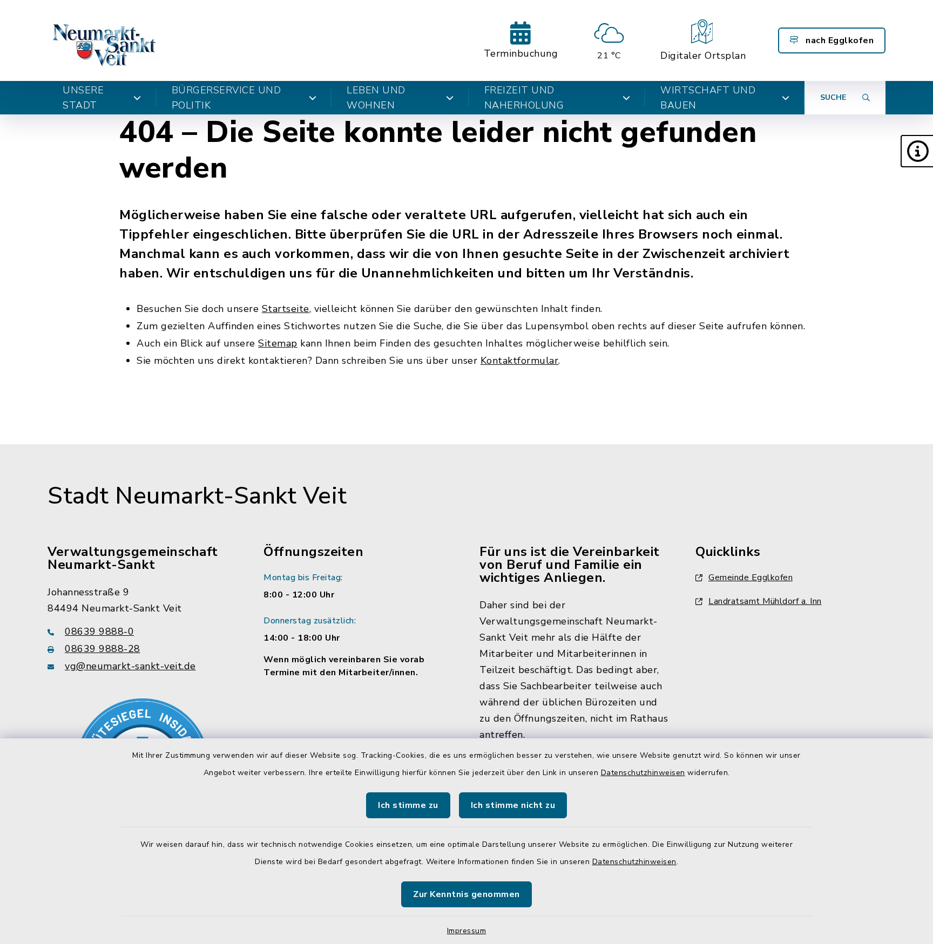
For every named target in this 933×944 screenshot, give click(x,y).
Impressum (466, 931)
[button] (917, 151)
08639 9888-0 (99, 631)
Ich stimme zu (408, 805)
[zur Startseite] (106, 40)
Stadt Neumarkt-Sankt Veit (197, 496)
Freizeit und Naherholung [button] (524, 98)
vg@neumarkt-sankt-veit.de (130, 666)
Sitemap (278, 343)
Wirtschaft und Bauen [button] (707, 98)
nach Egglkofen (838, 40)
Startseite (285, 308)
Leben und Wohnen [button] (376, 98)
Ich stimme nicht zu (513, 805)
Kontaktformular (520, 360)
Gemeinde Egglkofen (750, 577)
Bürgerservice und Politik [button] (226, 98)
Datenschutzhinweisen (643, 773)
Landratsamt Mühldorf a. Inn (765, 601)
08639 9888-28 (102, 648)
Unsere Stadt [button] (83, 98)
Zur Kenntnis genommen (466, 894)
